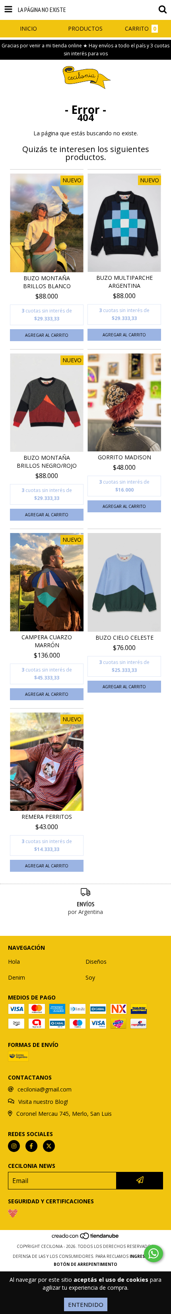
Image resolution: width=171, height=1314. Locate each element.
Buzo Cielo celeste (124, 637)
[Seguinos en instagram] (14, 1146)
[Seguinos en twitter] (49, 1146)
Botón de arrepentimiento (85, 1264)
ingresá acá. (144, 1256)
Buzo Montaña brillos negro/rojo (47, 461)
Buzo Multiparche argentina (124, 281)
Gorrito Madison (124, 457)
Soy (90, 977)
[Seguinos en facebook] (31, 1146)
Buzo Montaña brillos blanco (47, 282)
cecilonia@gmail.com (44, 1089)
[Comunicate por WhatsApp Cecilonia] (153, 1253)
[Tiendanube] (85, 1238)
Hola (14, 961)
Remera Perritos (46, 816)
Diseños (96, 961)
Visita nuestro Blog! (43, 1101)
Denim (16, 977)
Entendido (85, 1304)
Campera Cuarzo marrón (46, 641)
